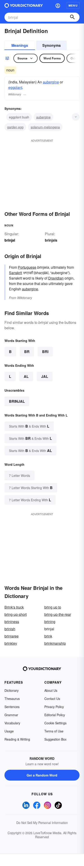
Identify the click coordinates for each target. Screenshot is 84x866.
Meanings (19, 45)
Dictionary (11, 690)
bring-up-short (15, 614)
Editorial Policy (54, 715)
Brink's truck (14, 607)
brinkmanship (55, 643)
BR (27, 351)
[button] (57, 5)
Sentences (11, 706)
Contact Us (52, 698)
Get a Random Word (42, 775)
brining (49, 621)
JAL (44, 376)
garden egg (15, 127)
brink (48, 636)
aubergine (51, 82)
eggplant (15, 87)
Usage (9, 731)
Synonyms (51, 45)
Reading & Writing (17, 739)
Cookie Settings (55, 723)
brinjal (17, 401)
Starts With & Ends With (29, 426)
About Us (50, 690)
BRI (45, 351)
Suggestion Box (55, 739)
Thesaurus (12, 698)
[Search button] (72, 17)
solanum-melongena (45, 127)
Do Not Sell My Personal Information (42, 822)
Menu (73, 5)
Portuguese (27, 267)
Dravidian (56, 278)
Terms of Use (53, 731)
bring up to (52, 607)
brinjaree (11, 636)
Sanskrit (15, 272)
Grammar (11, 715)
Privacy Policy (54, 706)
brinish (9, 628)
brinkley (10, 643)
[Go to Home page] (23, 5)
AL (26, 376)
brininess (11, 621)
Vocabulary (12, 723)
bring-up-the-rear (57, 614)
